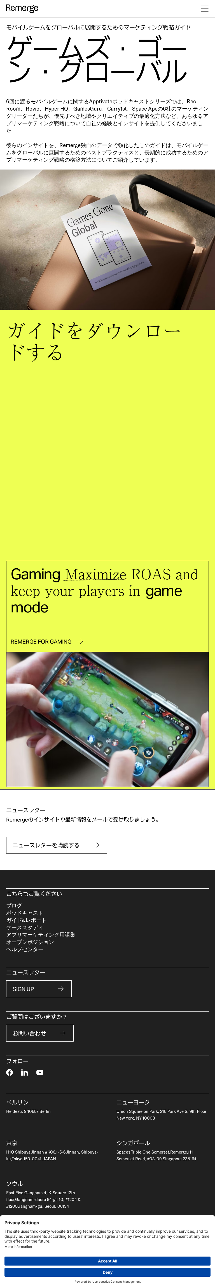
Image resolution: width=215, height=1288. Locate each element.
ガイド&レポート (26, 920)
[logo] (22, 8)
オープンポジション (30, 942)
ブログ (14, 905)
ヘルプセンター (24, 949)
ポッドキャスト (24, 912)
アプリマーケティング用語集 (40, 934)
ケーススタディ (24, 927)
